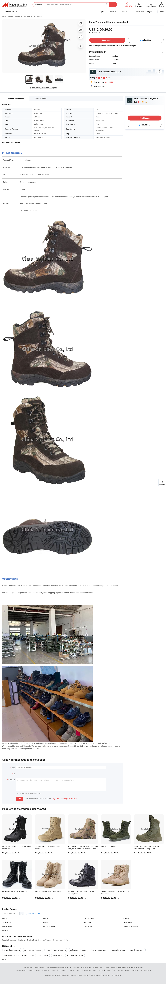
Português (45, 970)
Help (123, 12)
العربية (95, 970)
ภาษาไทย (120, 970)
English (30, 970)
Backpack (46, 922)
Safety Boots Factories (78, 950)
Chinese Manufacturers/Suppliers (56, 968)
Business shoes (88, 918)
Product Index (122, 968)
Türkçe (127, 970)
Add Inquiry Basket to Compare (44, 88)
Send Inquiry (107, 40)
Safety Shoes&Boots (130, 926)
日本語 (108, 970)
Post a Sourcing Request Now (65, 799)
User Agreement (96, 975)
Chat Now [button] (147, 40)
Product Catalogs (34, 914)
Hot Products (28, 968)
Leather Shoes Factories (32, 950)
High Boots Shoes (28, 955)
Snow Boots (127, 922)
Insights (140, 968)
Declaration (106, 975)
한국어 (101, 970)
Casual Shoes (7, 926)
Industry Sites (97, 968)
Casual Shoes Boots (137, 950)
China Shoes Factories (12, 950)
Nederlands (87, 970)
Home (4, 16)
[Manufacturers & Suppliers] (14, 4)
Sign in (161, 6)
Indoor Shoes (87, 922)
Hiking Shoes (87, 926)
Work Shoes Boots (10, 955)
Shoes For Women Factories (56, 950)
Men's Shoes (28, 16)
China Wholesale (74, 968)
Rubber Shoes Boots (118, 950)
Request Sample (129, 46)
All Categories (10, 12)
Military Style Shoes (49, 926)
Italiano (71, 970)
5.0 (135, 102)
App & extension (136, 12)
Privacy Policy (116, 975)
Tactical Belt (6, 922)
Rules (162, 12)
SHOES (45, 918)
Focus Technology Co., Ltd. (68, 975)
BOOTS (4, 918)
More (4, 960)
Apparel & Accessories (15, 16)
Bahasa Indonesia (145, 970)
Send (19, 799)
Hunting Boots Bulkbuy (75, 955)
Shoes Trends (57, 955)
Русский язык (63, 970)
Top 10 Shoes (43, 955)
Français (53, 970)
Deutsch (78, 970)
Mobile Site (132, 968)
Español (37, 970)
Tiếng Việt (134, 970)
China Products (39, 968)
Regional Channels (109, 968)
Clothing (126, 918)
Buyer (112, 12)
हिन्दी (113, 970)
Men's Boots (38, 16)
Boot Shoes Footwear (98, 950)
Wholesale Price (86, 968)
